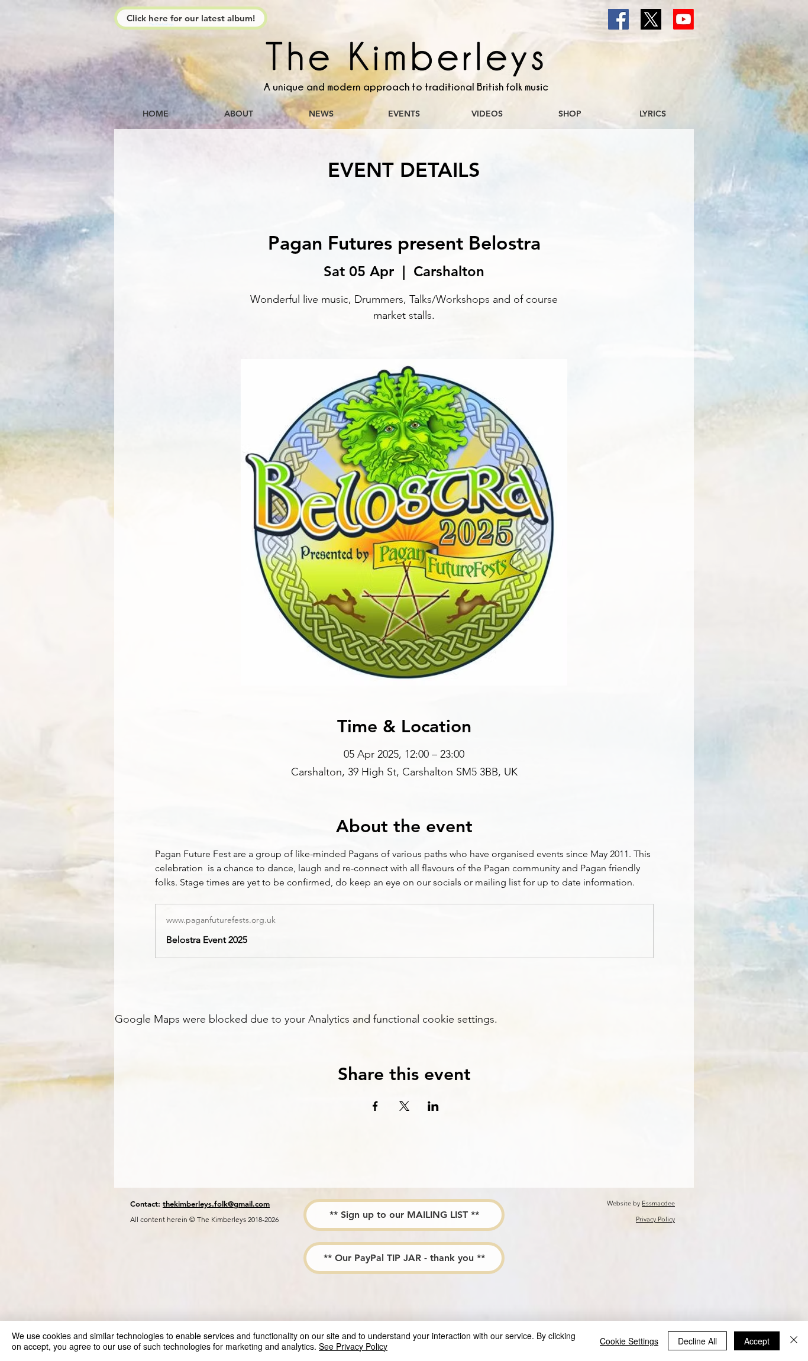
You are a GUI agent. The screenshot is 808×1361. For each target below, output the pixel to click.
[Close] (794, 1341)
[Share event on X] (404, 1106)
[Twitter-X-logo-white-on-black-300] (651, 19)
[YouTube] (683, 19)
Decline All (697, 1341)
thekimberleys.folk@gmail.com (216, 1203)
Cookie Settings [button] (629, 1341)
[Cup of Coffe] (404, 58)
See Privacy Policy (353, 1346)
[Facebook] (618, 19)
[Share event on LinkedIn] (433, 1106)
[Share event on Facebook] (375, 1106)
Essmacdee (658, 1203)
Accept (757, 1341)
